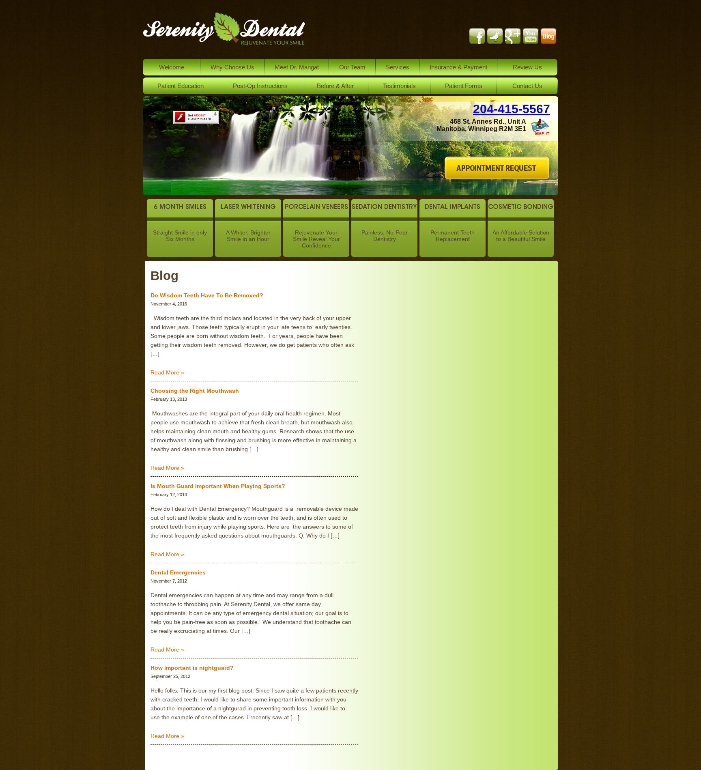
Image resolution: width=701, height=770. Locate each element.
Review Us (527, 67)
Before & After (335, 85)
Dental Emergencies (178, 572)
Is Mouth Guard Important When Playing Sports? (218, 486)
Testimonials (399, 85)
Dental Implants (452, 207)
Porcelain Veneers (316, 207)
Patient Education (180, 85)
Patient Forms (463, 85)
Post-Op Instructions (260, 85)
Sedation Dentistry (384, 207)
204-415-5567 (511, 109)
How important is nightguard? (192, 668)
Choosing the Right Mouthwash (195, 390)
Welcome (171, 67)
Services (397, 67)
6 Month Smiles (180, 207)
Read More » (167, 372)
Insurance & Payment (458, 67)
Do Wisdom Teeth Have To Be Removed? (207, 295)
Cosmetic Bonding (520, 207)
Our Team (352, 67)
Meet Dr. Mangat (297, 67)
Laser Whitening (248, 207)
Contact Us (527, 85)
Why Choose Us (232, 67)
